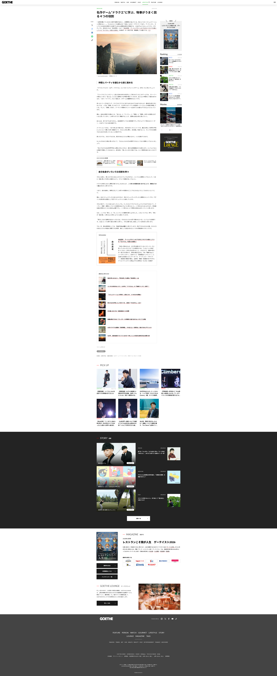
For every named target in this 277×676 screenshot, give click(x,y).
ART (122, 642)
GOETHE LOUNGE (121, 654)
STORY (161, 633)
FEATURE (153, 2)
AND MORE (110, 355)
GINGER (138, 654)
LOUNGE (160, 2)
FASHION (111, 642)
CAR (127, 2)
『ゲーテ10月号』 (170, 547)
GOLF (139, 2)
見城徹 (167, 551)
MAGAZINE (140, 636)
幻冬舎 (158, 654)
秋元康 (151, 551)
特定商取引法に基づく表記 (135, 656)
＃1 (149, 30)
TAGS (148, 636)
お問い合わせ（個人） (148, 656)
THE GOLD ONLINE (151, 654)
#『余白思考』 (101, 351)
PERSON (117, 2)
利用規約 (126, 656)
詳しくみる (107, 603)
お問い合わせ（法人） (159, 656)
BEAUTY (136, 642)
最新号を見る (107, 565)
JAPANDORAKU (130, 654)
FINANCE (157, 642)
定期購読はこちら (107, 571)
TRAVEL (118, 642)
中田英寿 (162, 551)
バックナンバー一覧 (107, 577)
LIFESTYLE (145, 2)
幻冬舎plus (143, 654)
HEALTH (130, 642)
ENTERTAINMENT (149, 642)
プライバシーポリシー (118, 656)
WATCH (123, 2)
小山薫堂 (156, 551)
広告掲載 (110, 656)
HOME (98, 355)
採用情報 (167, 656)
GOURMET (133, 2)
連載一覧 (138, 518)
